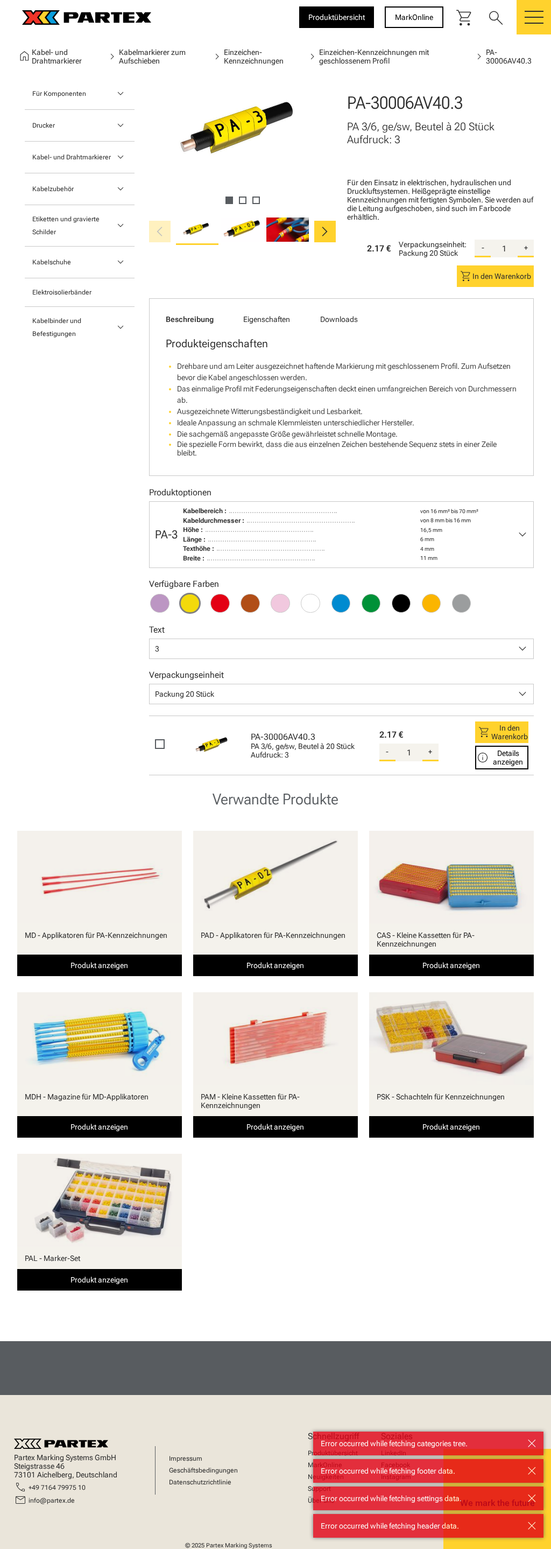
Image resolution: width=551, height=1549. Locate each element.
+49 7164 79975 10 (57, 1487)
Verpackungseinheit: (433, 244)
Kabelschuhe (51, 262)
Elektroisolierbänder (61, 292)
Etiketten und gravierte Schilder (66, 225)
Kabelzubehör (53, 189)
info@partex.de (52, 1500)
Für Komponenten (59, 93)
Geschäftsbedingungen (203, 1470)
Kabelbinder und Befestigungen (56, 327)
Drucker (43, 125)
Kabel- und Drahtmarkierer (71, 157)
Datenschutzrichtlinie (200, 1482)
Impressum (185, 1458)
